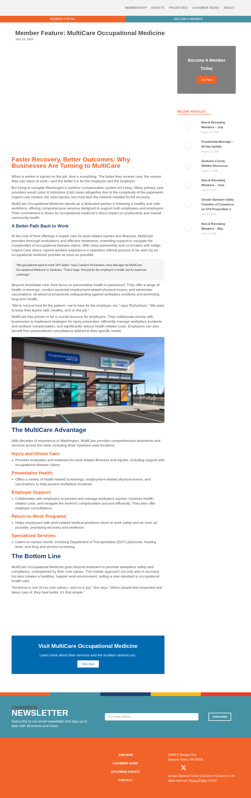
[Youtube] (221, 768)
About (229, 7)
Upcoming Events (125, 771)
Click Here (88, 664)
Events (158, 7)
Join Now (125, 754)
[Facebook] (171, 768)
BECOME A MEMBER (188, 19)
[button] (244, 8)
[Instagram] (196, 768)
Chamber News (205, 7)
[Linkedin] (209, 768)
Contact (125, 780)
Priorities (178, 7)
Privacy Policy (198, 780)
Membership (136, 7)
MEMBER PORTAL (63, 19)
